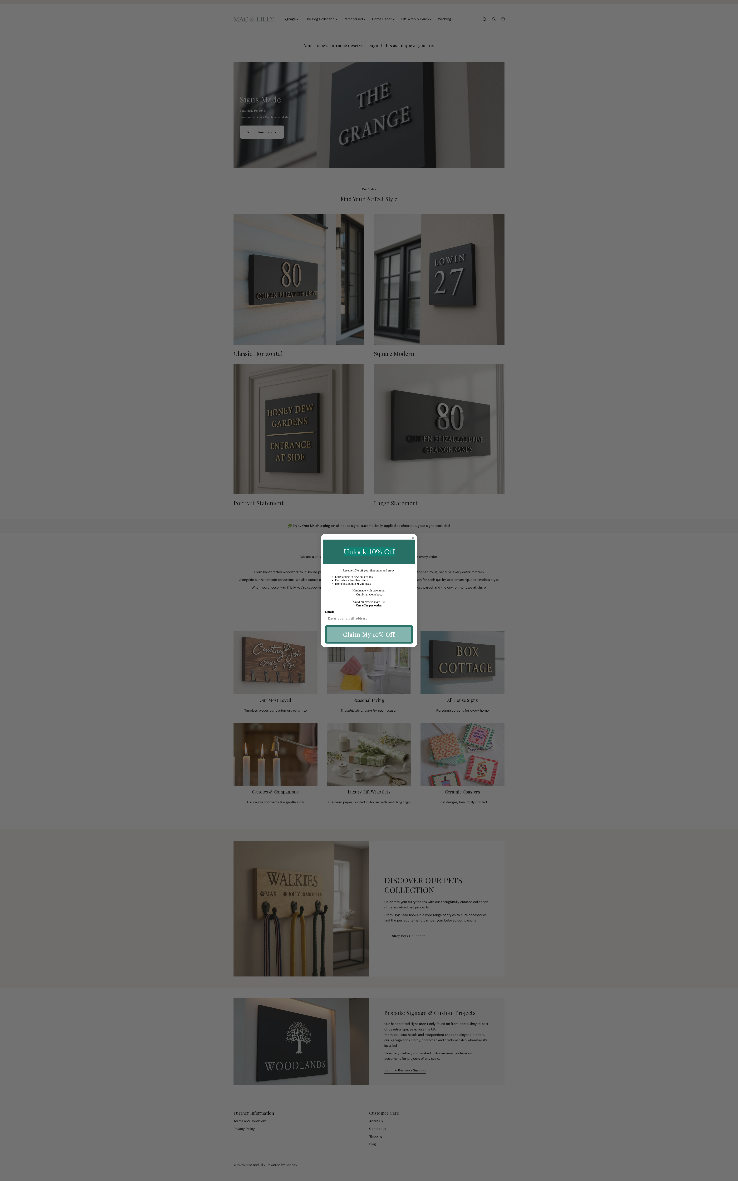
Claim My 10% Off (369, 634)
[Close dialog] (413, 538)
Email (329, 611)
